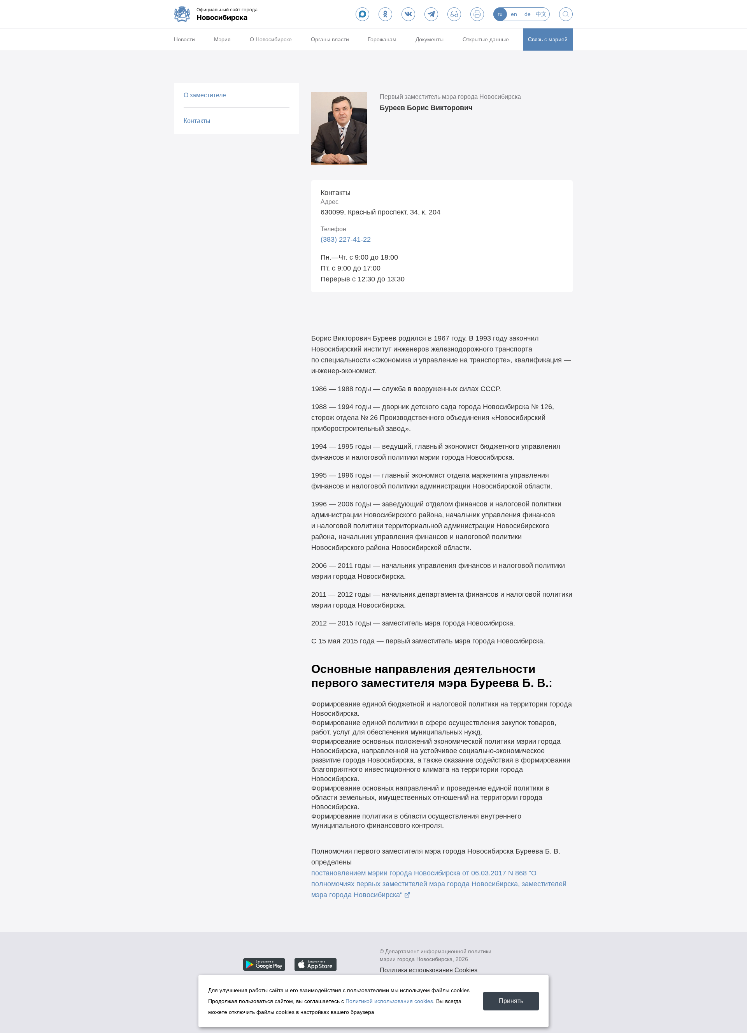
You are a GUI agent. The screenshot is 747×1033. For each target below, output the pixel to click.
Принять (511, 1001)
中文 (541, 14)
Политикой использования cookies (389, 1001)
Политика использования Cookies (428, 970)
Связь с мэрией (548, 39)
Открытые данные (486, 39)
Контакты (197, 121)
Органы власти (330, 39)
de (527, 14)
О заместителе (205, 95)
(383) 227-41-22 (346, 239)
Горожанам (382, 39)
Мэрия (222, 39)
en (514, 14)
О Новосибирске (271, 39)
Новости (184, 39)
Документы (430, 39)
